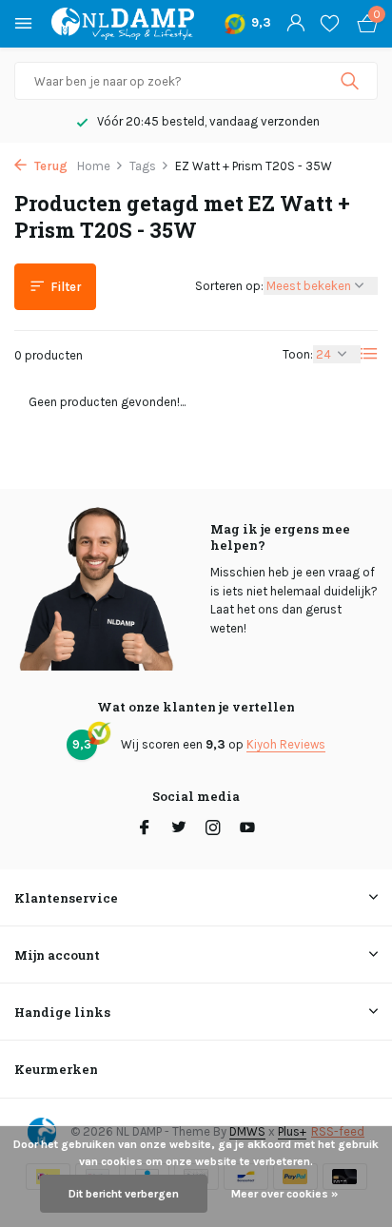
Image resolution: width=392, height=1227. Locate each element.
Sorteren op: (229, 286)
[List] (369, 353)
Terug (49, 166)
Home (93, 166)
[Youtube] (247, 829)
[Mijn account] (295, 23)
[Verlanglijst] (330, 23)
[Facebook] (144, 829)
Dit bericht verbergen (124, 1193)
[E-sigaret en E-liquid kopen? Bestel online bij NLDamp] (122, 24)
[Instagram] (213, 829)
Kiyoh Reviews (285, 744)
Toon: (298, 354)
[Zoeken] (351, 80)
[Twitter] (178, 829)
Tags (142, 166)
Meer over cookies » (284, 1193)
